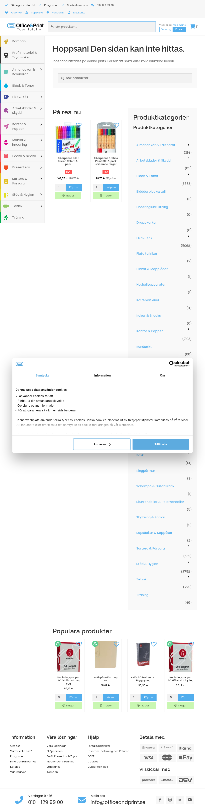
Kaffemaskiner (147, 300)
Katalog (15, 766)
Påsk (140, 455)
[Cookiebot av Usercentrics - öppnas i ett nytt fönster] (172, 364)
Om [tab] (162, 375)
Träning (18, 217)
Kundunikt (144, 346)
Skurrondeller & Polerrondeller (160, 502)
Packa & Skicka (24, 156)
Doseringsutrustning (152, 207)
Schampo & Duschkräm (155, 486)
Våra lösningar (56, 746)
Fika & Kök (20, 97)
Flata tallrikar (146, 253)
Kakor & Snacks (148, 315)
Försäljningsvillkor (99, 746)
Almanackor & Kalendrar (23, 71)
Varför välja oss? (21, 751)
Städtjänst (53, 766)
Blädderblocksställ (151, 191)
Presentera (21, 167)
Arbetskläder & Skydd (24, 110)
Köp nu (73, 187)
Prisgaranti (17, 756)
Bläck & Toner (23, 85)
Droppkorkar (146, 222)
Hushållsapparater (151, 284)
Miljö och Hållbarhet (23, 761)
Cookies (93, 761)
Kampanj (19, 41)
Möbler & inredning (19, 142)
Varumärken (18, 772)
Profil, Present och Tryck (62, 756)
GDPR (91, 756)
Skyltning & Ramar (150, 517)
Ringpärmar (145, 470)
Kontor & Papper (19, 126)
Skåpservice (55, 751)
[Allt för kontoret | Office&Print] (25, 26)
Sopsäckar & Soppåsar (154, 532)
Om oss (15, 746)
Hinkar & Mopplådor (152, 269)
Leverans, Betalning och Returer (108, 751)
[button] (79, 125)
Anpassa (99, 444)
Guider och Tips (98, 766)
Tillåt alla (161, 444)
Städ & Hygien (23, 194)
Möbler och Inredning (60, 761)
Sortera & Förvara (19, 181)
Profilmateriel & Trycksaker (24, 55)
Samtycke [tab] (42, 375)
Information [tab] (102, 375)
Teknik (17, 206)
